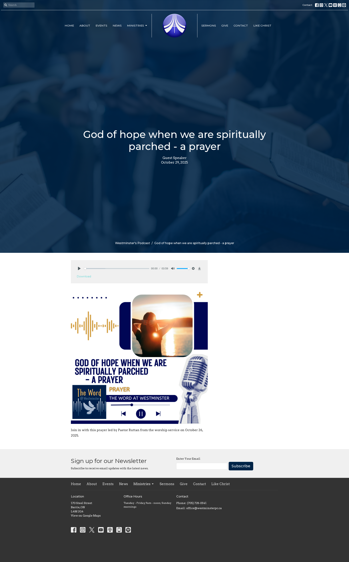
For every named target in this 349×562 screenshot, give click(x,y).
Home (69, 25)
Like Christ (262, 25)
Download (84, 276)
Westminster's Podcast (132, 243)
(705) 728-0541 (196, 503)
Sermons (208, 25)
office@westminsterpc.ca (204, 508)
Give (224, 25)
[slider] (116, 268)
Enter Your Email (188, 458)
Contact (307, 4)
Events (101, 25)
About (84, 25)
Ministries (135, 25)
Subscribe (241, 466)
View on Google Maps (86, 515)
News (117, 25)
